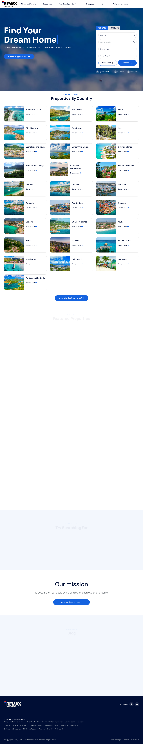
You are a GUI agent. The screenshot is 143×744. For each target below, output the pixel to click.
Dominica (76, 184)
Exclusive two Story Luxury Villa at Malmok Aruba (21, 362)
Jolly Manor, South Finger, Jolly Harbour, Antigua (70, 415)
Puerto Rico (77, 203)
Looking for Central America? (70, 298)
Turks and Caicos (33, 109)
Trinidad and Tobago (35, 165)
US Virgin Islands (79, 222)
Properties (47, 4)
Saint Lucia (77, 109)
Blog (104, 4)
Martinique (31, 259)
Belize (121, 109)
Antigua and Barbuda (35, 278)
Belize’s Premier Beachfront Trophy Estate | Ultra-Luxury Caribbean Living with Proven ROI (71, 471)
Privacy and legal (115, 740)
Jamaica (75, 240)
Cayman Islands (125, 147)
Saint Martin (77, 259)
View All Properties (70, 496)
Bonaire (29, 222)
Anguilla (29, 184)
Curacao (122, 203)
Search (126, 63)
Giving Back (90, 4)
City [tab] (69, 324)
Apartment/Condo (105, 72)
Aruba (120, 222)
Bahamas (122, 184)
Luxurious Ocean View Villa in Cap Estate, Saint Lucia (116, 469)
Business (133, 72)
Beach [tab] (59, 324)
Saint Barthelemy (126, 165)
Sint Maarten (32, 128)
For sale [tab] (102, 28)
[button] (66, 558)
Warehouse (121, 72)
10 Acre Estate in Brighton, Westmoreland (25, 414)
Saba (28, 240)
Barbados (122, 259)
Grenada (30, 203)
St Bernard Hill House (108, 414)
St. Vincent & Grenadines (76, 166)
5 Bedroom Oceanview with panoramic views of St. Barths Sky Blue (69, 362)
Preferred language (121, 4)
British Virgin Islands (81, 147)
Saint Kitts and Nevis (35, 147)
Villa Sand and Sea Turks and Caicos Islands (22, 469)
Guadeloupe (77, 128)
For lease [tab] (114, 28)
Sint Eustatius (124, 240)
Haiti (120, 128)
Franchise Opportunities (69, 4)
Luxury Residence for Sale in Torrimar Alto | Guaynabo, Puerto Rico (117, 362)
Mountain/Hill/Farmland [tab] (85, 324)
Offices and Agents (28, 4)
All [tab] (50, 324)
